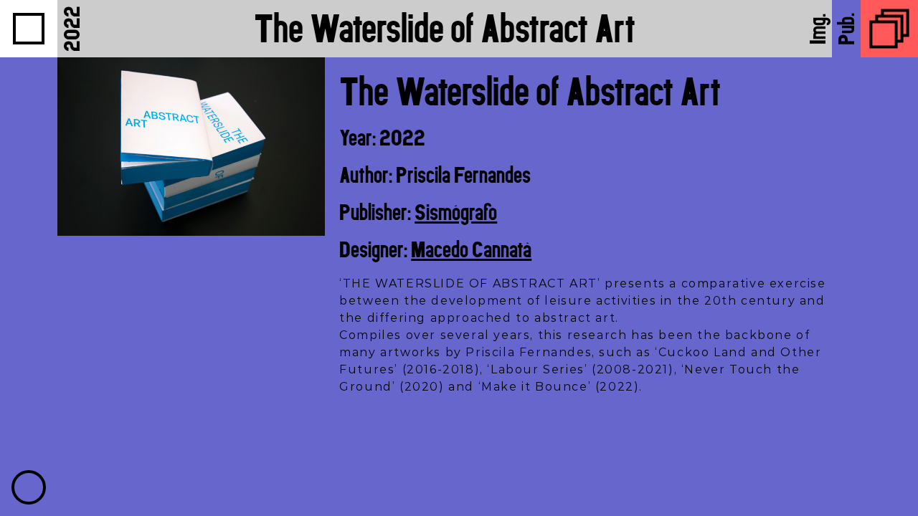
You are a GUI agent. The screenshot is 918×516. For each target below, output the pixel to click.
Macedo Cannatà (471, 249)
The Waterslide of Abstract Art (444, 28)
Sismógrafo (456, 212)
